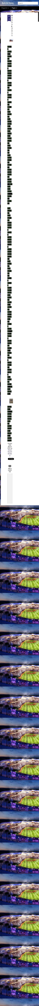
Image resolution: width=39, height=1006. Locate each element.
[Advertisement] (22, 45)
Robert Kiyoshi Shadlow (10, 453)
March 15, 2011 (12, 25)
